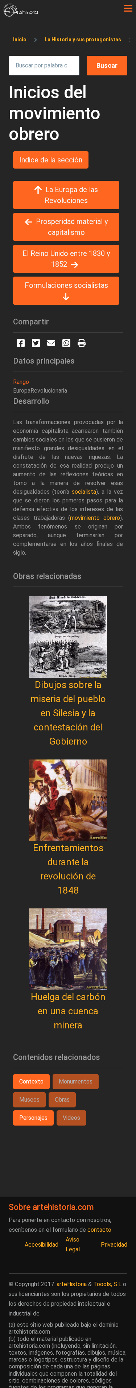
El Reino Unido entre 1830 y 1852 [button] (66, 259)
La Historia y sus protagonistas (83, 39)
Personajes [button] (33, 1117)
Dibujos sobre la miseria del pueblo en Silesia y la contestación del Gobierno (68, 713)
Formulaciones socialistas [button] (66, 285)
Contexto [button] (31, 1081)
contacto (99, 1229)
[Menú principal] (128, 8)
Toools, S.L (107, 1284)
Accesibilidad (41, 1244)
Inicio (19, 39)
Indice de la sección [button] (50, 160)
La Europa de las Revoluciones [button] (71, 195)
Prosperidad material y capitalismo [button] (72, 227)
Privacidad (114, 1244)
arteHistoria (72, 1284)
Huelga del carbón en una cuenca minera (68, 1011)
